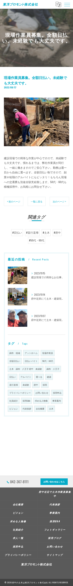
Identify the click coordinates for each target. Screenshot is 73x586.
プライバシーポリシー (20, 392)
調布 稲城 (14, 352)
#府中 (57, 232)
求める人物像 (41, 400)
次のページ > (59, 201)
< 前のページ (13, 201)
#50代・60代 (36, 240)
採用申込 (57, 392)
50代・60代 (47, 360)
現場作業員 (47, 352)
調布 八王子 (53, 368)
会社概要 (40, 408)
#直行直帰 (32, 232)
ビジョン (13, 408)
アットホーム (31, 352)
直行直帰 (13, 384)
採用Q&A (26, 400)
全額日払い (14, 360)
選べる (39, 376)
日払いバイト (31, 360)
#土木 (46, 232)
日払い (12, 376)
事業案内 (56, 400)
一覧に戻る (36, 201)
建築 (49, 376)
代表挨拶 (27, 408)
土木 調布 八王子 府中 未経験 (25, 368)
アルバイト (25, 376)
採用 (45, 384)
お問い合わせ (41, 392)
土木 (51, 408)
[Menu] (66, 4)
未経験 (26, 384)
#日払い (17, 232)
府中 (36, 384)
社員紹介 (13, 400)
